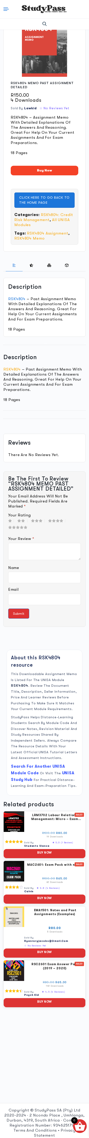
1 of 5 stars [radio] (11, 520)
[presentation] (14, 265)
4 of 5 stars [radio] (56, 520)
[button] (44, 24)
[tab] (14, 265)
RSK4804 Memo (29, 238)
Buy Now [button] (44, 852)
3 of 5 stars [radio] (38, 520)
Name (13, 568)
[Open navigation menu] (7, 9)
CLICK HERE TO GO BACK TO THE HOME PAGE (44, 200)
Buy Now (44, 170)
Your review (21, 539)
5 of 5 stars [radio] (19, 527)
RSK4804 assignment (47, 233)
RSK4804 (17, 299)
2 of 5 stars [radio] (22, 520)
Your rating (19, 515)
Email (13, 589)
